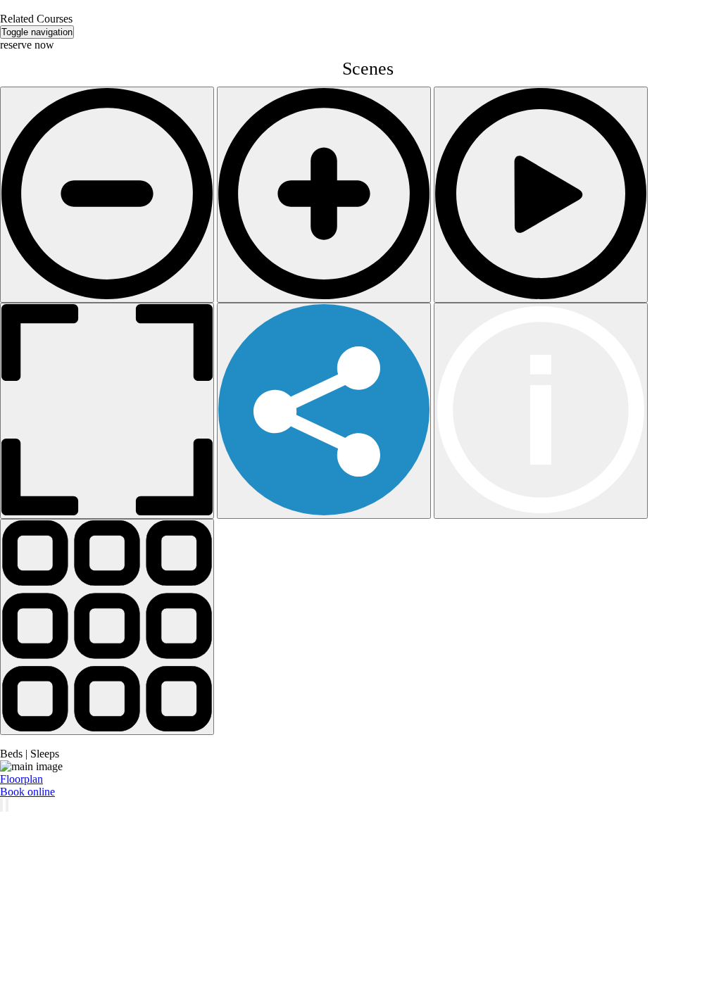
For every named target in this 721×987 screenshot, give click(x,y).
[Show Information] (541, 411)
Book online (27, 792)
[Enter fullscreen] (107, 411)
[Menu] (107, 627)
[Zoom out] (107, 195)
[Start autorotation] (541, 195)
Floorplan (21, 779)
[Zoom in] (324, 195)
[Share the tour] (324, 411)
